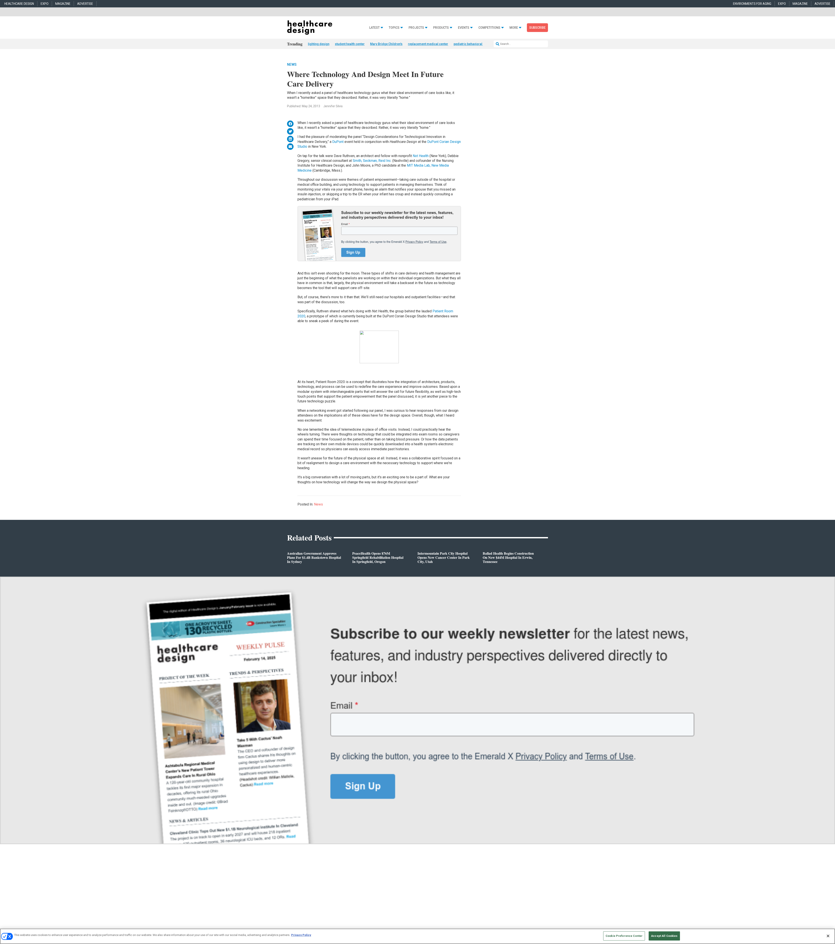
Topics (394, 27)
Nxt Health (421, 156)
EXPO (44, 3)
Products (441, 27)
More (513, 27)
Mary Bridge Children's (386, 44)
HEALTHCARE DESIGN (19, 3)
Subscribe (537, 27)
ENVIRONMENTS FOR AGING (752, 3)
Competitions (489, 27)
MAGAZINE (62, 3)
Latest (374, 27)
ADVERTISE (85, 3)
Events (463, 27)
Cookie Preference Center (624, 935)
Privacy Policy (301, 935)
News (292, 64)
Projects (416, 27)
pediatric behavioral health (473, 44)
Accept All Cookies (664, 935)
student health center (350, 44)
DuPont (338, 142)
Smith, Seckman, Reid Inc (372, 161)
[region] (417, 936)
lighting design (318, 44)
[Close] (828, 936)
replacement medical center (428, 44)
